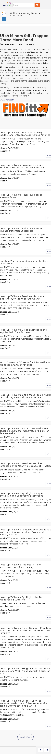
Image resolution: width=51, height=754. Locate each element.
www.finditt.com (7, 100)
